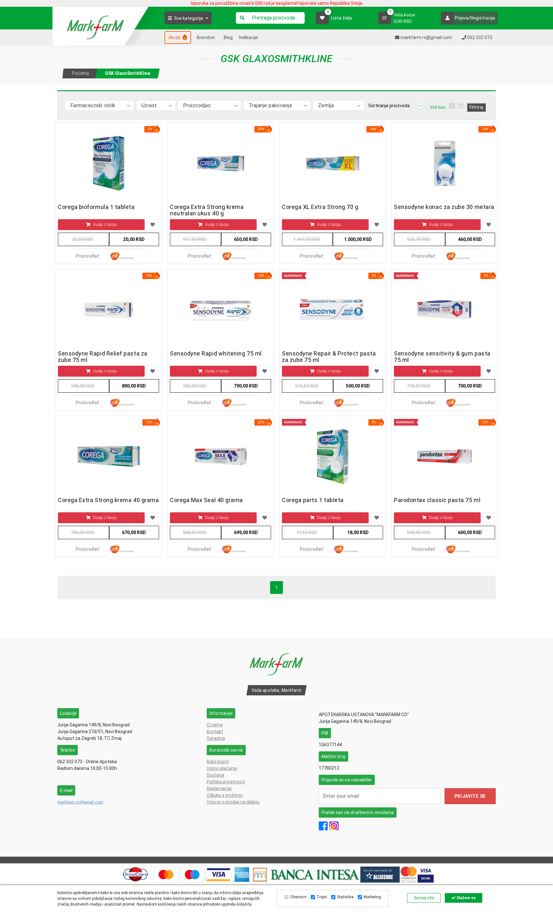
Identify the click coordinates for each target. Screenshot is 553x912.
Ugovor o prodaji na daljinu (233, 801)
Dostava (215, 775)
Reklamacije (219, 788)
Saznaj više (424, 898)
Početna (80, 73)
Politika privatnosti (226, 781)
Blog (228, 37)
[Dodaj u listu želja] (152, 224)
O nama (215, 724)
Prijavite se (470, 796)
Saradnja (216, 738)
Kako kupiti (218, 761)
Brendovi (206, 37)
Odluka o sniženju (225, 795)
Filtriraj (476, 107)
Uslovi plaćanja (222, 768)
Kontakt (215, 731)
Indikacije (248, 37)
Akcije (174, 37)
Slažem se (465, 898)
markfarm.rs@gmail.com (80, 802)
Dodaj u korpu (105, 224)
